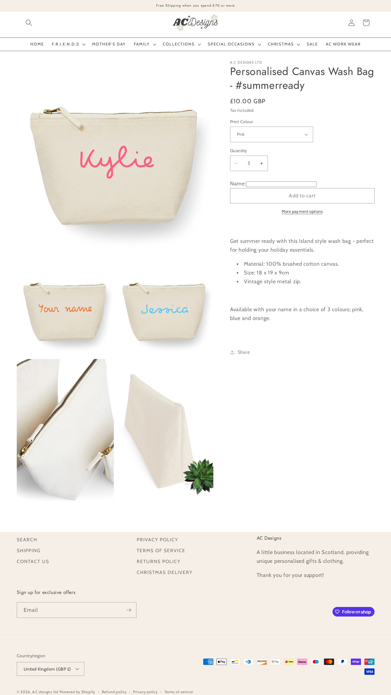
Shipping (29, 550)
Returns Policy (159, 561)
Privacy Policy (157, 539)
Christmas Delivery (165, 572)
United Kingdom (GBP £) (47, 669)
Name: (238, 184)
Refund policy (114, 692)
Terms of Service (161, 550)
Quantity (238, 150)
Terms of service (178, 692)
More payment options (302, 211)
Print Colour (241, 121)
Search (27, 539)
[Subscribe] (129, 610)
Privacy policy (145, 692)
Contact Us (33, 561)
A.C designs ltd (45, 692)
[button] (29, 22)
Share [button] (244, 352)
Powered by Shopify (77, 692)
